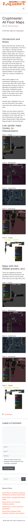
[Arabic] (10, 1)
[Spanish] (25, 1)
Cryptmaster (8, 414)
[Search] (23, 479)
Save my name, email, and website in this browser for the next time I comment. (13, 461)
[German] (15, 1)
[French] (14, 1)
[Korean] (21, 1)
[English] (12, 1)
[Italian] (17, 1)
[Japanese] (19, 1)
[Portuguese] (23, 1)
